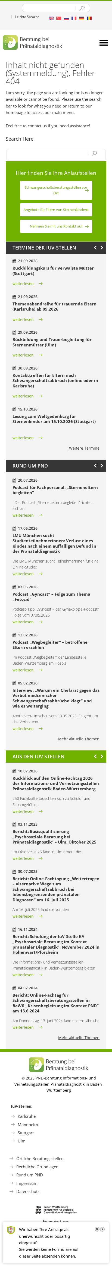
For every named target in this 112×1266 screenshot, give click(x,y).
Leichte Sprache (27, 16)
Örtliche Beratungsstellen (40, 1158)
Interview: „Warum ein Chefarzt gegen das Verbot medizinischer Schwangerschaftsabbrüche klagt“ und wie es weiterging (56, 698)
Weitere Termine (84, 448)
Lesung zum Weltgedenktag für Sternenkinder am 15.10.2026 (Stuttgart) (54, 418)
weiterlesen (23, 283)
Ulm (22, 1141)
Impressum (27, 1183)
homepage (16, 112)
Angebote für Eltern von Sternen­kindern (56, 209)
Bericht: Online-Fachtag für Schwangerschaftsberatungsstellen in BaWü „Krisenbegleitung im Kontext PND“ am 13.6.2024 (56, 1003)
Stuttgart (26, 1132)
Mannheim (28, 1124)
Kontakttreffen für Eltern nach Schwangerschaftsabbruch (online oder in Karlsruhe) (55, 380)
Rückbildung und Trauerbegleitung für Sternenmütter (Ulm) (52, 342)
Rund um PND (29, 1174)
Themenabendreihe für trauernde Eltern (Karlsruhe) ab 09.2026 (55, 306)
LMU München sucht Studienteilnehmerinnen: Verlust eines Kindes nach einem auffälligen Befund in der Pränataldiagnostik (54, 543)
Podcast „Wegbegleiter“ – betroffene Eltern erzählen (50, 644)
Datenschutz (27, 1191)
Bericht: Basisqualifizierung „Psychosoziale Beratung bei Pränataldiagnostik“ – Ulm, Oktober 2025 (55, 837)
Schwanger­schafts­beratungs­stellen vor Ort (56, 190)
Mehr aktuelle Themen (78, 738)
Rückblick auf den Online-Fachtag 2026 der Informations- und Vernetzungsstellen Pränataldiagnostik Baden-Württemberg (56, 783)
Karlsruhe (27, 1116)
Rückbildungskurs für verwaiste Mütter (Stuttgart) (53, 270)
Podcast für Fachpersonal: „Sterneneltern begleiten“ (55, 490)
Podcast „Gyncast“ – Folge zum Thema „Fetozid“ (51, 596)
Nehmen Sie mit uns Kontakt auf (56, 226)
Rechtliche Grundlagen (37, 1166)
